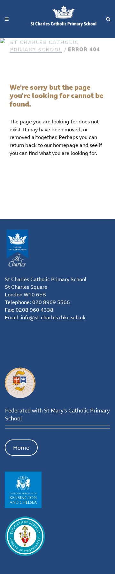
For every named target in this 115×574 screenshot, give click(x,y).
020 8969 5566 (51, 302)
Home (21, 447)
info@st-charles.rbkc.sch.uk (53, 317)
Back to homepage (41, 174)
